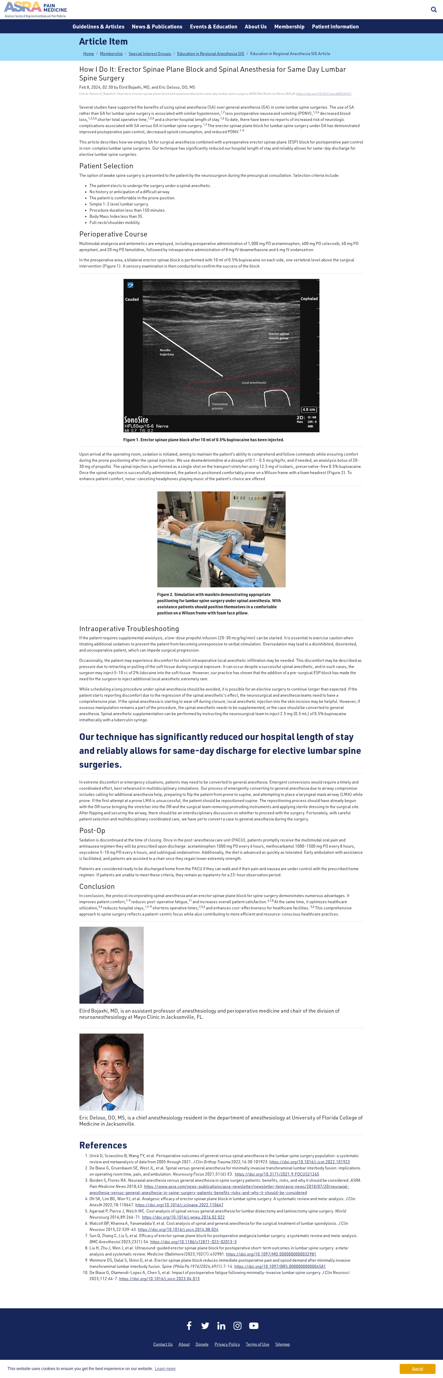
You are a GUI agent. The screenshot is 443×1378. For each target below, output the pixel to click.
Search (434, 10)
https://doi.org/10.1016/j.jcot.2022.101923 (309, 1161)
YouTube (254, 1326)
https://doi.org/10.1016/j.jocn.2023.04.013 (159, 1278)
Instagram (238, 1326)
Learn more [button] (165, 1368)
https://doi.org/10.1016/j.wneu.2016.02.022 (183, 1217)
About (184, 1344)
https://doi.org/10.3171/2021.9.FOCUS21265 (277, 1174)
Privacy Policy (227, 1344)
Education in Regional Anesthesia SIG (210, 53)
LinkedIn (221, 1326)
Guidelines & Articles (98, 26)
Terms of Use (257, 1344)
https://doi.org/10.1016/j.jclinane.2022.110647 (179, 1204)
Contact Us (163, 1344)
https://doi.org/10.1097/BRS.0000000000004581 (280, 1266)
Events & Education (213, 26)
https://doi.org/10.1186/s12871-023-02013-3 (193, 1241)
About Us (256, 26)
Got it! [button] (417, 1369)
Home (36, 9)
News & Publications (157, 26)
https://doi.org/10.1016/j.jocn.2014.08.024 (178, 1229)
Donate (202, 1344)
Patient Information (335, 26)
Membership (289, 26)
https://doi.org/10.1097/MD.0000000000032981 (271, 1254)
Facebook (189, 1326)
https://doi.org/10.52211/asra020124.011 (323, 94)
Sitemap (282, 1344)
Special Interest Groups (150, 53)
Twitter (205, 1326)
